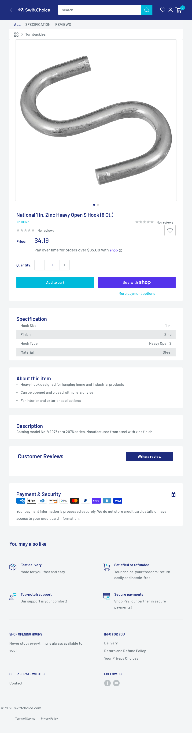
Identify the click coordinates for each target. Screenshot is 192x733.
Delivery (111, 643)
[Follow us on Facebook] (107, 683)
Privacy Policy (49, 718)
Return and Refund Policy (125, 650)
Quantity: (24, 265)
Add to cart (55, 282)
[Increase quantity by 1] (64, 265)
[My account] (171, 10)
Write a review (150, 456)
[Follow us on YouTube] (116, 683)
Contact (15, 683)
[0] (179, 10)
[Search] (146, 10)
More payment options (136, 293)
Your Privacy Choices (121, 658)
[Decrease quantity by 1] (39, 265)
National (23, 222)
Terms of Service (25, 718)
